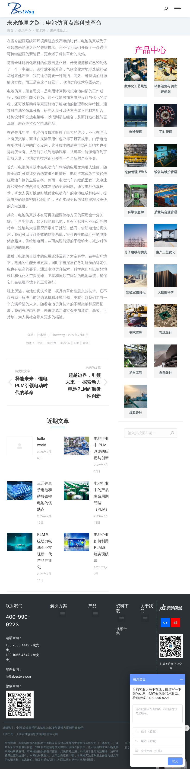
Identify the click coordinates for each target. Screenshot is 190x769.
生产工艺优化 (165, 252)
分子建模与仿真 (135, 252)
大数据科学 (166, 292)
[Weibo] (175, 622)
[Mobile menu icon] (177, 8)
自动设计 (165, 372)
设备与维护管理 (165, 172)
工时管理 (165, 132)
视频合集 (121, 631)
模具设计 (135, 413)
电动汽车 (65, 343)
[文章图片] (19, 446)
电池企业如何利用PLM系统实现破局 (101, 547)
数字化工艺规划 (135, 86)
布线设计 (165, 332)
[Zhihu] (165, 622)
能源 (85, 343)
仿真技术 (51, 343)
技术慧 (41, 335)
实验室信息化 (136, 292)
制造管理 (135, 132)
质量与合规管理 (165, 212)
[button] (62, 613)
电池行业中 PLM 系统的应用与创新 (101, 448)
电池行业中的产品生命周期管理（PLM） (101, 496)
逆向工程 (135, 372)
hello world (41, 441)
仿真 (40, 343)
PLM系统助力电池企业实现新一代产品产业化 (44, 550)
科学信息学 (136, 212)
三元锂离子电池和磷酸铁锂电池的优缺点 (44, 496)
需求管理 (135, 332)
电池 (76, 343)
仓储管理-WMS (136, 172)
